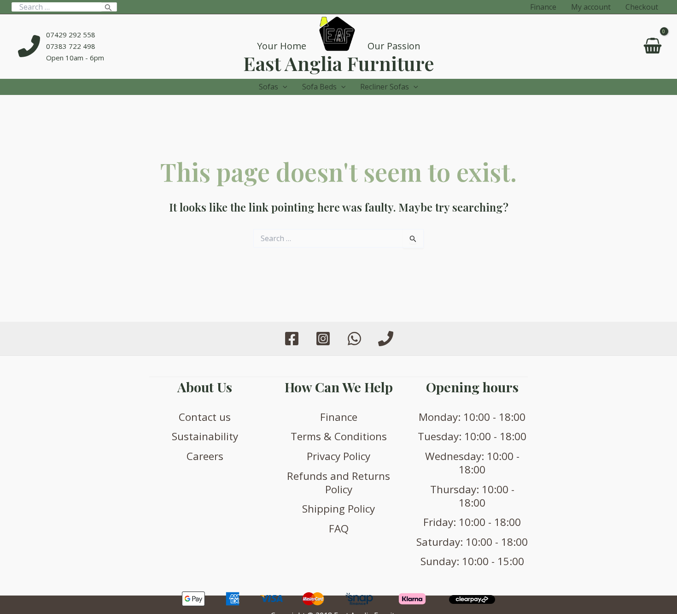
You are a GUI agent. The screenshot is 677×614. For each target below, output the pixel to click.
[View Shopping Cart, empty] (652, 46)
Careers (205, 456)
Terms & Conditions (339, 436)
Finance (338, 417)
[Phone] (385, 338)
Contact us (205, 417)
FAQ (339, 528)
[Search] (108, 7)
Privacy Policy (338, 456)
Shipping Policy (338, 509)
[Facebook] (291, 338)
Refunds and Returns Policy (338, 482)
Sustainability (205, 436)
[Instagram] (323, 338)
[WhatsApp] (354, 338)
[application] (282, 87)
